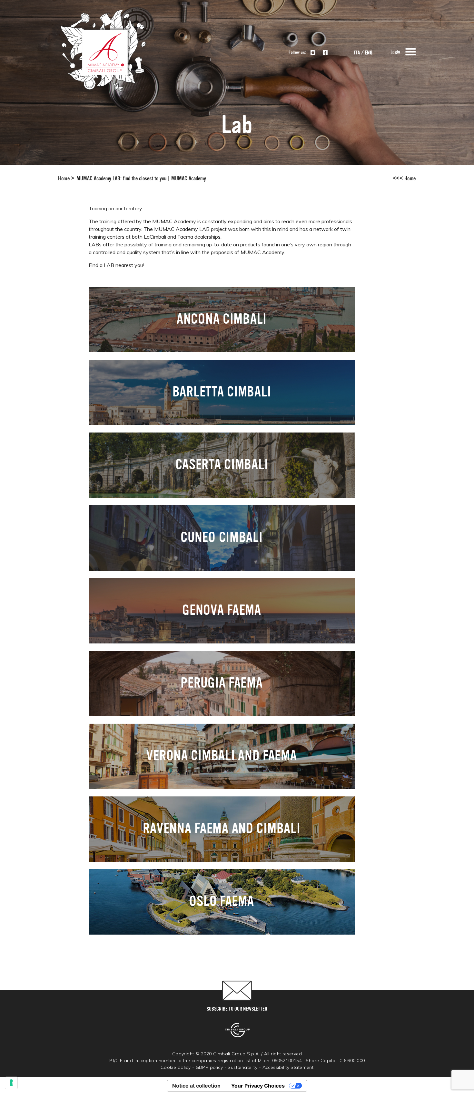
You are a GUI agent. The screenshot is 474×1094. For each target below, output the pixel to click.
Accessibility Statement (288, 1067)
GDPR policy (209, 1067)
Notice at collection (196, 1085)
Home (64, 179)
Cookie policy (176, 1067)
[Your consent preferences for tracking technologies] (11, 1083)
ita (357, 53)
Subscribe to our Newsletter (237, 1009)
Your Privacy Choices (258, 1085)
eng (368, 53)
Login (395, 52)
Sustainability (242, 1067)
